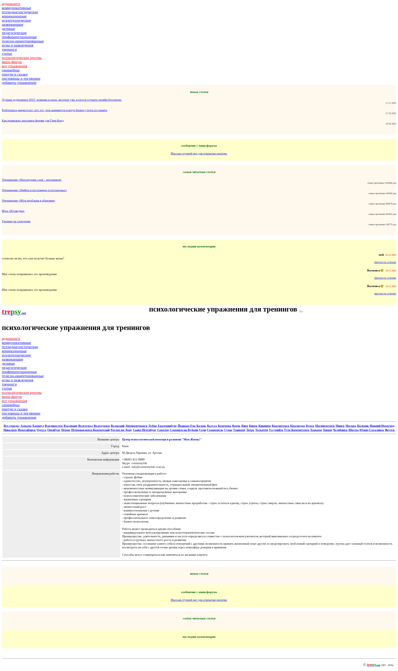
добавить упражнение (19, 83)
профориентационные (19, 37)
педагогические (14, 33)
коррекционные (14, 16)
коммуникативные (16, 8)
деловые (8, 29)
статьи (7, 54)
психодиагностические (20, 12)
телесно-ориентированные (23, 41)
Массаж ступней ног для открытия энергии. (199, 153)
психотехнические (16, 20)
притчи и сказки (15, 74)
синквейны (11, 70)
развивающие (12, 25)
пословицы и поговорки (21, 78)
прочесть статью (385, 262)
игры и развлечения (17, 45)
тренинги (9, 49)
